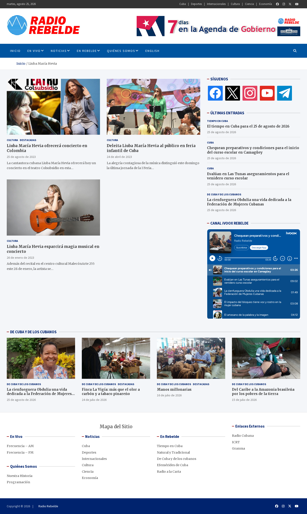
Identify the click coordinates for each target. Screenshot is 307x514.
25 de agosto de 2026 (221, 132)
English (152, 51)
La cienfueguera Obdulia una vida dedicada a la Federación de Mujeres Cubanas (249, 202)
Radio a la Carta (169, 472)
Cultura (235, 4)
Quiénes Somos (121, 51)
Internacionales (216, 4)
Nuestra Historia (19, 476)
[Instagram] (284, 4)
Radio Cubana (243, 436)
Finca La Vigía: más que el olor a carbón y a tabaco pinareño (111, 391)
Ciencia (249, 4)
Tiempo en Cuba (217, 121)
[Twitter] (290, 4)
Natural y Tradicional (173, 452)
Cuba (182, 4)
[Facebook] (277, 4)
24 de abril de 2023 (119, 157)
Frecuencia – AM (20, 446)
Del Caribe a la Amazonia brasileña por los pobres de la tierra (263, 391)
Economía (265, 4)
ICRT (236, 442)
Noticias (59, 51)
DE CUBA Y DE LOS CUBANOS (33, 331)
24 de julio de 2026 (94, 400)
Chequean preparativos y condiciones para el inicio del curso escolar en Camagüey (253, 150)
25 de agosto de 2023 (21, 157)
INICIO (15, 51)
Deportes (196, 4)
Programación (18, 482)
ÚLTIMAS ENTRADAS (227, 112)
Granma (238, 448)
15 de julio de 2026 (244, 400)
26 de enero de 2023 (20, 258)
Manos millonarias (174, 389)
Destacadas (28, 140)
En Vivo (34, 51)
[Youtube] (296, 4)
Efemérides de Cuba (172, 465)
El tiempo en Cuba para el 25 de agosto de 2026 (248, 126)
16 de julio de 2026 (169, 395)
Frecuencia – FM (20, 452)
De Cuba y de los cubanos (224, 194)
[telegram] (284, 93)
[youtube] (267, 93)
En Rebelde (87, 51)
